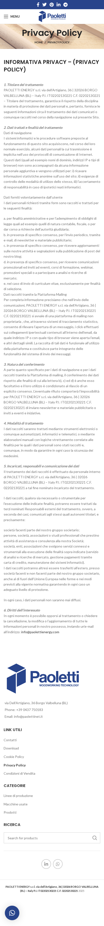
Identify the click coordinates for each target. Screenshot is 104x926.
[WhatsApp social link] (58, 864)
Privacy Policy (15, 765)
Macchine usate (16, 804)
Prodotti (10, 812)
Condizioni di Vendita (19, 773)
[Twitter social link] (44, 4)
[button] (12, 913)
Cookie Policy (14, 757)
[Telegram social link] (65, 4)
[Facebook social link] (38, 4)
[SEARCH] (94, 837)
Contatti (10, 740)
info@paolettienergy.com (40, 632)
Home (39, 42)
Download (11, 748)
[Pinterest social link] (51, 4)
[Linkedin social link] (58, 4)
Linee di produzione (18, 796)
